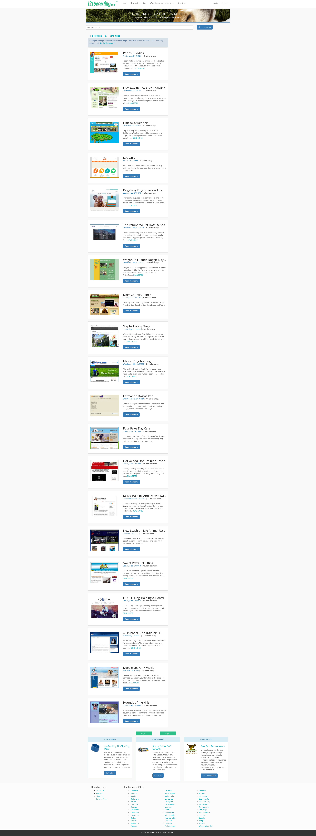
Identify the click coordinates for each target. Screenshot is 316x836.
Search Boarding (139, 3)
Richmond (203, 796)
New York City (170, 818)
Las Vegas (169, 799)
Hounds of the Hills (136, 702)
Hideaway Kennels (135, 122)
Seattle (202, 818)
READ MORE (140, 68)
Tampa (201, 820)
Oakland (168, 820)
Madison (168, 807)
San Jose (202, 815)
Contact (99, 793)
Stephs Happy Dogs (136, 326)
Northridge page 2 (107, 43)
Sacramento (204, 799)
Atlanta (134, 793)
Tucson (202, 823)
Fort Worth (135, 823)
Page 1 (144, 733)
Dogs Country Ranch (137, 294)
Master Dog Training (137, 361)
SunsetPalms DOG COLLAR (161, 747)
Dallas (133, 818)
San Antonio (204, 807)
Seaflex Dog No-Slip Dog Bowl (117, 747)
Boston (133, 801)
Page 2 (168, 733)
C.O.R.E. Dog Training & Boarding (144, 597)
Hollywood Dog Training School (144, 460)
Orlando (168, 823)
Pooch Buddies (133, 53)
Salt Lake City (204, 801)
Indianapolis (170, 793)
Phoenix (202, 791)
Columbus (135, 815)
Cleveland (135, 812)
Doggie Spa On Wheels (138, 667)
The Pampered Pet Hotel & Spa (144, 225)
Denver (134, 820)
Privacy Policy (101, 799)
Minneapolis (170, 815)
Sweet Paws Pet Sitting (138, 563)
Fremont (134, 826)
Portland (202, 793)
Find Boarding (205, 27)
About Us (100, 791)
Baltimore (135, 799)
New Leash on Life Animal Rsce (144, 530)
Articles (183, 3)
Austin (133, 796)
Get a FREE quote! (209, 775)
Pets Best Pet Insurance (213, 746)
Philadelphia (170, 826)
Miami (167, 810)
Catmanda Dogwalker (138, 396)
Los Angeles (170, 804)
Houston (168, 791)
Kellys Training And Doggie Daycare (144, 495)
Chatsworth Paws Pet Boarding (144, 88)
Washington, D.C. (206, 826)
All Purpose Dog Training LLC (142, 632)
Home (124, 3)
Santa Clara (203, 804)
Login (215, 3)
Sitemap (99, 796)
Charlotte (134, 804)
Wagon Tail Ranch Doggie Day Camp (144, 259)
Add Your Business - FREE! (163, 3)
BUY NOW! (110, 773)
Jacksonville (169, 796)
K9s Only (129, 157)
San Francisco (204, 812)
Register (225, 3)
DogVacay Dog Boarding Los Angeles (144, 190)
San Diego (203, 810)
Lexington (169, 801)
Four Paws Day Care (136, 428)
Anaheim (134, 791)
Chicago (134, 807)
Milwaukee (169, 812)
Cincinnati (135, 810)
